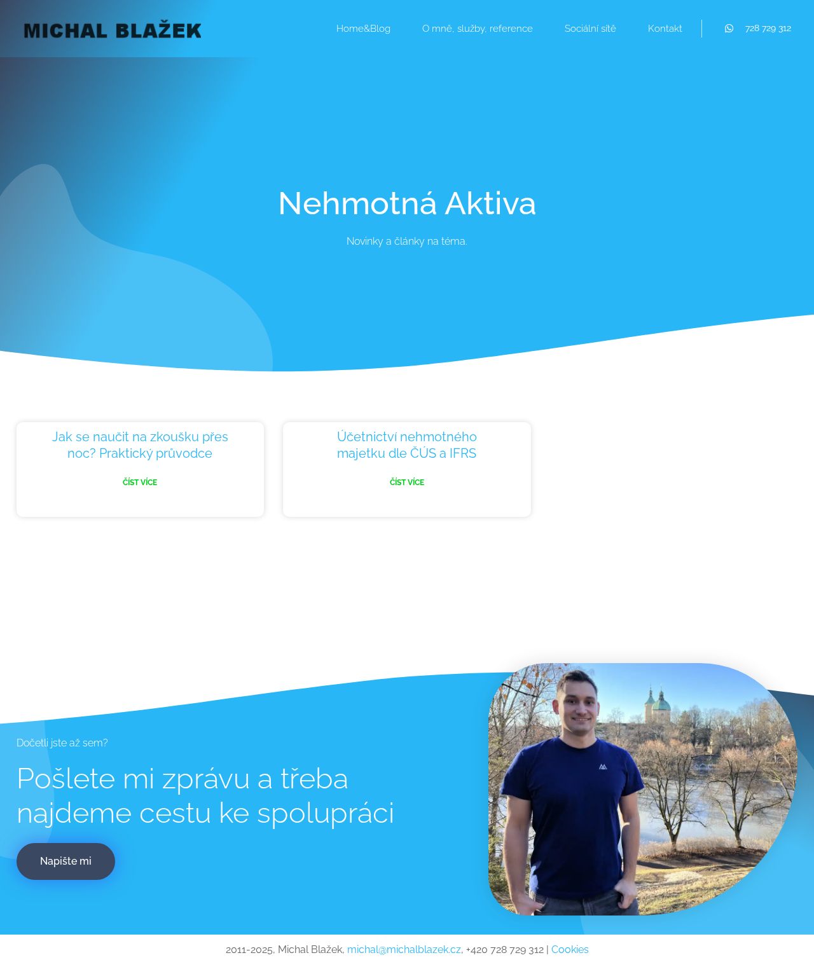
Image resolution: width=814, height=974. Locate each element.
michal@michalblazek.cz (404, 949)
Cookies (570, 949)
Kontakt (665, 28)
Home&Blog (363, 28)
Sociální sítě (590, 28)
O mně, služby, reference (477, 28)
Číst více (140, 482)
